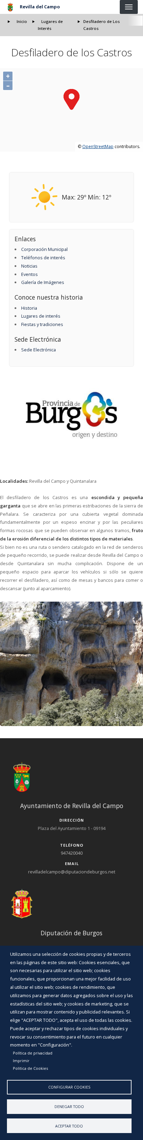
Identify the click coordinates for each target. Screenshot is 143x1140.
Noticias (29, 266)
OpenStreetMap (97, 146)
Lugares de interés (40, 316)
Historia (29, 308)
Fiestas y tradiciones (42, 324)
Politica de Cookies (30, 1068)
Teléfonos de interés (43, 257)
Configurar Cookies (69, 1087)
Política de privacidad (32, 1053)
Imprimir (21, 1060)
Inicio (22, 21)
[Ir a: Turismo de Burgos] (71, 415)
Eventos (29, 274)
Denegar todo (69, 1106)
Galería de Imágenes (42, 282)
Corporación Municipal (44, 249)
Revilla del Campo (40, 6)
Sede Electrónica (38, 350)
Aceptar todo (69, 1126)
